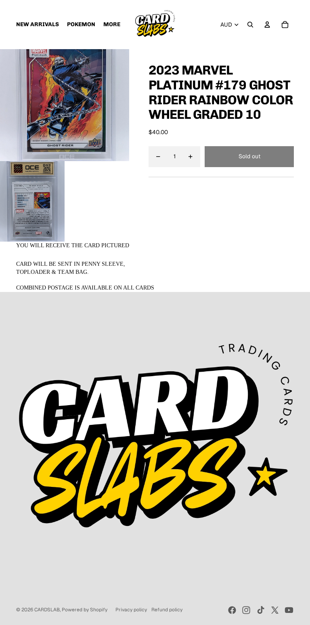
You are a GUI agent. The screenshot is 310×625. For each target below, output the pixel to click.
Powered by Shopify (84, 609)
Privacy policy (131, 609)
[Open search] (250, 24)
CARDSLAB (47, 609)
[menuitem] (111, 24)
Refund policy (166, 609)
